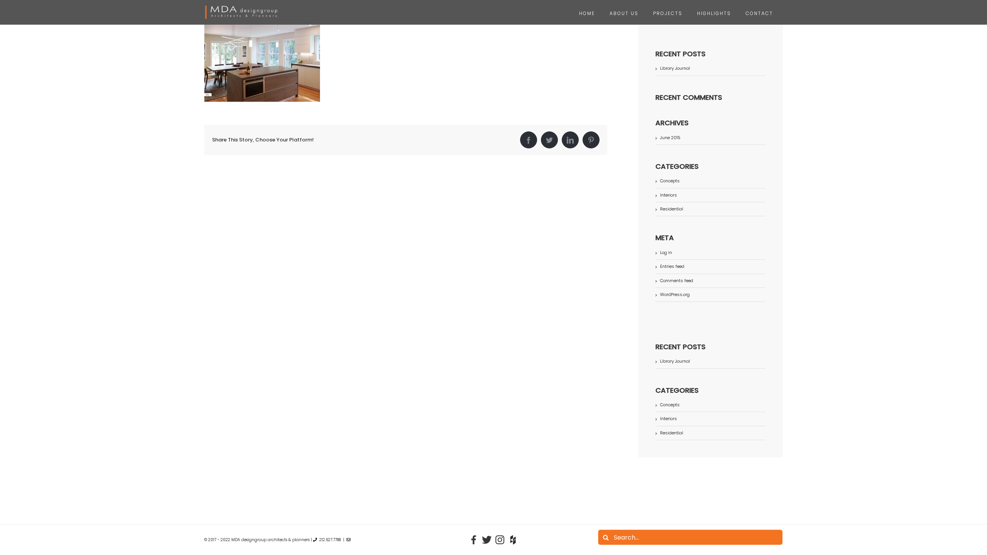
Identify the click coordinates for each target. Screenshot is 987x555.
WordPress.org (675, 294)
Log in (666, 252)
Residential (671, 209)
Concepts (670, 181)
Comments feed (676, 281)
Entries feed (672, 266)
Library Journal (675, 68)
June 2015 (670, 138)
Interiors (668, 195)
